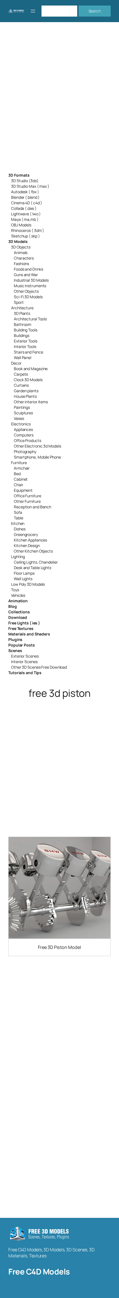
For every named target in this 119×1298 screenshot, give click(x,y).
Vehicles (18, 595)
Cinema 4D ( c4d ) (26, 202)
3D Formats (19, 175)
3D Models (18, 241)
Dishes (19, 529)
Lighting (18, 556)
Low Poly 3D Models (28, 584)
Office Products (27, 440)
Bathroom (22, 324)
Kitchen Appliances (30, 540)
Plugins (15, 639)
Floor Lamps (24, 573)
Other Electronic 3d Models (37, 446)
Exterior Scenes (25, 656)
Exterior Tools (25, 341)
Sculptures (23, 412)
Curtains (21, 385)
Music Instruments (30, 285)
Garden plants (26, 390)
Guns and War (26, 274)
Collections (19, 611)
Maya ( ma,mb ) (24, 219)
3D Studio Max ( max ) (30, 186)
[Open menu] (33, 11)
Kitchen (17, 523)
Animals (20, 252)
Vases (19, 418)
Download (17, 617)
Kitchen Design (27, 545)
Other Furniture (27, 501)
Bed (17, 473)
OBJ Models (21, 224)
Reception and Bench (32, 506)
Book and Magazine (31, 368)
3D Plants (22, 313)
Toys (15, 589)
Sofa (18, 512)
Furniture (19, 462)
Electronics (21, 423)
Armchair (22, 468)
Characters (24, 258)
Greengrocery (26, 534)
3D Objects (20, 247)
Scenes (15, 650)
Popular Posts (21, 645)
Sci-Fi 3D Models (28, 296)
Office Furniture (27, 495)
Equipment (23, 490)
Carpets (21, 374)
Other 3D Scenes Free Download (39, 667)
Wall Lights (23, 578)
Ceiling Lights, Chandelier (36, 562)
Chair (18, 484)
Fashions (21, 263)
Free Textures (20, 628)
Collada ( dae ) (24, 208)
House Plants (25, 396)
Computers (23, 435)
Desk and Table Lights (32, 567)
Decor (16, 363)
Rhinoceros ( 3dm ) (27, 230)
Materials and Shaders (29, 634)
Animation (18, 600)
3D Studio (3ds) (24, 180)
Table (18, 517)
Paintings (22, 407)
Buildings (21, 335)
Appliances (23, 429)
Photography (25, 451)
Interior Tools (25, 346)
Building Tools (25, 330)
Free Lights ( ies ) (24, 623)
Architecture (22, 307)
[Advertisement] (59, 100)
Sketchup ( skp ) (25, 236)
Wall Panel (22, 357)
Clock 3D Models (28, 379)
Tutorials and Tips (25, 672)
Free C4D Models (39, 1271)
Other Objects (26, 291)
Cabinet (21, 479)
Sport (19, 302)
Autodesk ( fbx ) (25, 191)
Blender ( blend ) (25, 197)
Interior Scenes (24, 661)
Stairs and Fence (28, 352)
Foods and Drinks (28, 269)
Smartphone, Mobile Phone (37, 457)
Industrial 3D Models (31, 280)
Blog (12, 606)
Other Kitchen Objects (33, 551)
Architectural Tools (30, 318)
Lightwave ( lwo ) (26, 213)
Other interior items (31, 401)
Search (95, 11)
